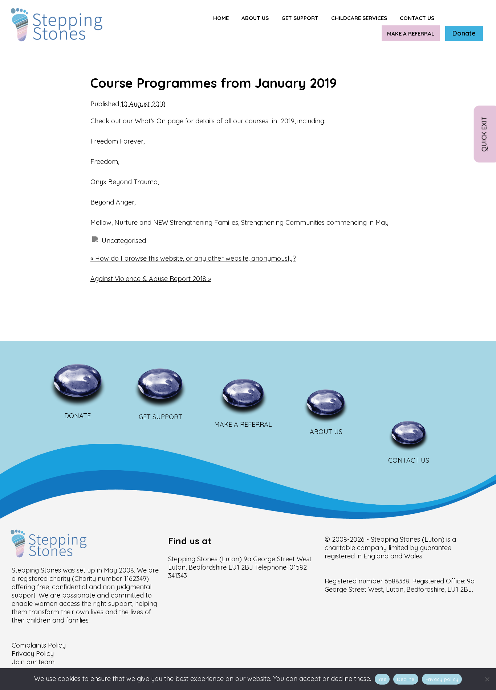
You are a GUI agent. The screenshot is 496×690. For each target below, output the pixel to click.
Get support (299, 18)
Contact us (417, 18)
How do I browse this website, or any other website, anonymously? (193, 258)
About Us (255, 18)
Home (221, 18)
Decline (406, 679)
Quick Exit (484, 133)
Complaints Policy (39, 645)
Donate (464, 33)
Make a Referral (410, 33)
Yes (382, 679)
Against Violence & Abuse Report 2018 (150, 278)
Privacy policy (442, 679)
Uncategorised (124, 240)
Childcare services (359, 18)
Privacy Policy (33, 653)
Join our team (33, 662)
